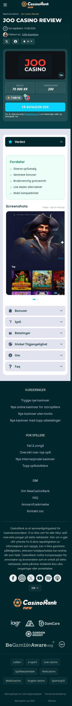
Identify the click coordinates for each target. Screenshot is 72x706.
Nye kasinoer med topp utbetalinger (35, 420)
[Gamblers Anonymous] (30, 623)
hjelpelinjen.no (31, 114)
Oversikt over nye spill (35, 452)
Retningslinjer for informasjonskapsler (23, 693)
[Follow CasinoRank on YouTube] (39, 578)
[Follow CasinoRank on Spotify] (48, 578)
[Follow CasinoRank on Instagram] (22, 578)
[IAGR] (16, 623)
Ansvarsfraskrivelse (35, 504)
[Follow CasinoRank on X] (31, 578)
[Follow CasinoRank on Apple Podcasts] (57, 578)
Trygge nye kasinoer (35, 400)
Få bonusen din (35, 107)
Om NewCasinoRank (35, 491)
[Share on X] (6, 41)
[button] (35, 142)
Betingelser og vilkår (25, 700)
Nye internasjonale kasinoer (35, 459)
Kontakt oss (35, 511)
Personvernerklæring (55, 693)
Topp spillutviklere (35, 466)
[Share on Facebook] (15, 41)
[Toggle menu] (5, 5)
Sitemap (52, 700)
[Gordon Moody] (35, 634)
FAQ (35, 498)
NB (33, 588)
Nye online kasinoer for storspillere (35, 407)
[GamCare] (49, 623)
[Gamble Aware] (30, 644)
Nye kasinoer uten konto (35, 414)
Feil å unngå (35, 446)
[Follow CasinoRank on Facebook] (13, 578)
